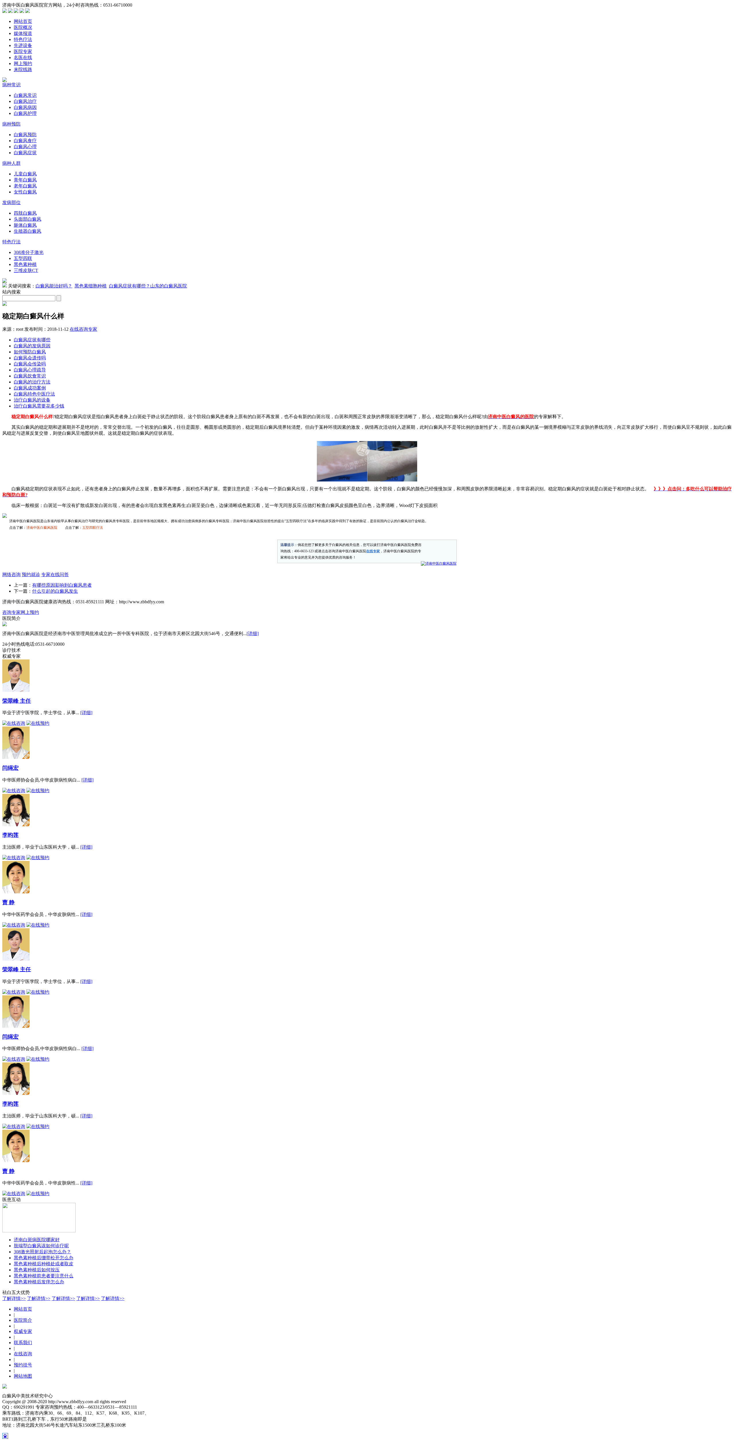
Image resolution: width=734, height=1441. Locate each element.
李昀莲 (10, 835)
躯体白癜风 (25, 225)
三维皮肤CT (26, 270)
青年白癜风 (25, 179)
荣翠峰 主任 (16, 701)
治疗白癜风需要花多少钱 (39, 406)
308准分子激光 (29, 252)
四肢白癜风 (25, 213)
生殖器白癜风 (27, 231)
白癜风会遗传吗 (30, 357)
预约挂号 (23, 1364)
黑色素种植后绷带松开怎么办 (43, 1257)
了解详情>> (14, 1298)
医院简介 (23, 1320)
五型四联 (23, 258)
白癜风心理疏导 (30, 369)
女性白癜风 (25, 191)
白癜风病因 (25, 107)
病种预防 (11, 124)
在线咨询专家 (83, 329)
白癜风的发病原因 (32, 345)
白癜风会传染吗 (30, 363)
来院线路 (23, 69)
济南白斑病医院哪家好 (37, 1239)
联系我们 (23, 1342)
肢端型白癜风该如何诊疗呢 (41, 1245)
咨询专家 (11, 612)
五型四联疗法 (92, 528)
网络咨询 (11, 574)
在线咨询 (23, 1353)
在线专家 (373, 551)
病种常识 (11, 84)
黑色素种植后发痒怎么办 (39, 1281)
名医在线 (23, 57)
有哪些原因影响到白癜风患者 (62, 585)
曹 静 (8, 902)
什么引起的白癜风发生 (55, 591)
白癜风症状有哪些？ (129, 285)
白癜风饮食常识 (30, 375)
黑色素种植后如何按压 (37, 1269)
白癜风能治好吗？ (54, 285)
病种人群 (11, 163)
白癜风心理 (25, 146)
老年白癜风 (25, 185)
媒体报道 (23, 33)
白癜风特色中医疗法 (34, 393)
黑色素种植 (25, 264)
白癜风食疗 (25, 140)
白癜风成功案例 (30, 387)
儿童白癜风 (25, 173)
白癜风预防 (25, 134)
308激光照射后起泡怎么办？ (42, 1251)
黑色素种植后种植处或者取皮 (43, 1263)
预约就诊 (31, 574)
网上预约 (23, 63)
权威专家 (23, 1331)
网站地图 (23, 1376)
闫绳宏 (10, 768)
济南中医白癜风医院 (41, 528)
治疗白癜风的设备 (32, 400)
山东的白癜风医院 (168, 285)
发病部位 (11, 202)
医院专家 (23, 51)
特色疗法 (23, 39)
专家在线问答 (55, 574)
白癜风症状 (25, 152)
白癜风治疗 (25, 101)
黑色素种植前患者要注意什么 (43, 1275)
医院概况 (23, 27)
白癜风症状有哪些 (32, 339)
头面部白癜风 (27, 219)
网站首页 (23, 21)
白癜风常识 (25, 95)
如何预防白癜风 (30, 351)
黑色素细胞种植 (91, 285)
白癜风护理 (25, 113)
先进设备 (23, 45)
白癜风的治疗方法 (32, 381)
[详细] (253, 633)
